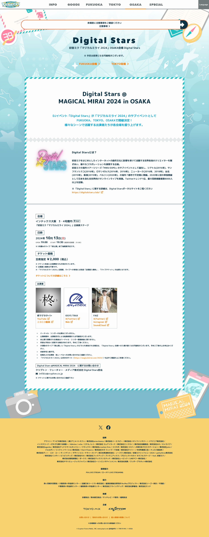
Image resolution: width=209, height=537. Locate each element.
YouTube (41, 318)
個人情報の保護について (120, 517)
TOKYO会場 (118, 64)
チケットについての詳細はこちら (52, 275)
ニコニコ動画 (43, 321)
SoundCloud (99, 325)
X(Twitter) (71, 318)
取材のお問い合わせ (100, 517)
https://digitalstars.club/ (86, 192)
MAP (78, 221)
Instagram (98, 321)
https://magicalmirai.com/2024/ (88, 358)
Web (67, 321)
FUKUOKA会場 (88, 64)
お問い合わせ (84, 517)
